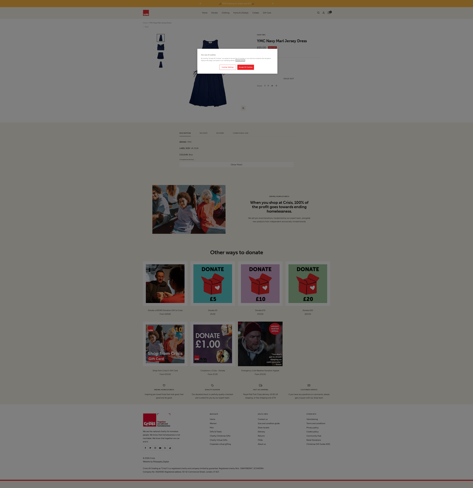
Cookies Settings (228, 67)
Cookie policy (240, 60)
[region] (237, 61)
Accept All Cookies (245, 67)
